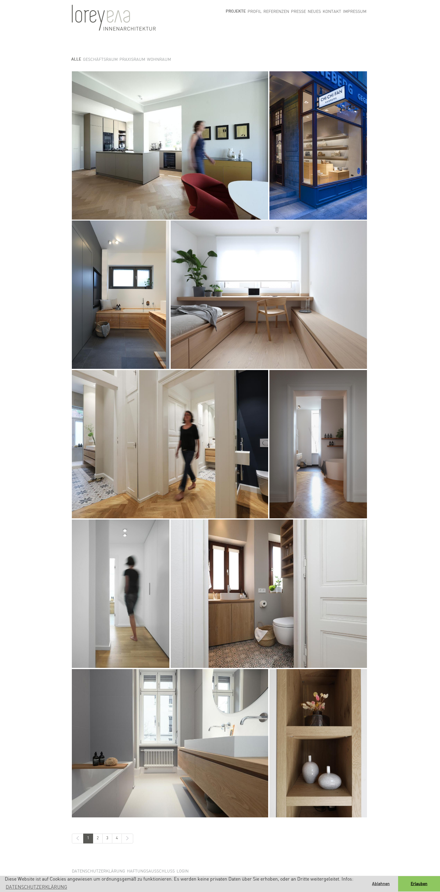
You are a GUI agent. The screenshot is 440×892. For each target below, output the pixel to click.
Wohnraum (159, 60)
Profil (255, 12)
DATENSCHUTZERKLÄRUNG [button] (36, 887)
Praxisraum (132, 60)
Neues (314, 12)
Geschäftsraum (100, 60)
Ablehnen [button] (381, 884)
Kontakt (332, 12)
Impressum (354, 12)
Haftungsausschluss (151, 871)
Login (183, 871)
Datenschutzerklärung (98, 871)
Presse (298, 12)
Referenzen (276, 12)
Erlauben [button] (419, 884)
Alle (76, 59)
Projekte (236, 11)
